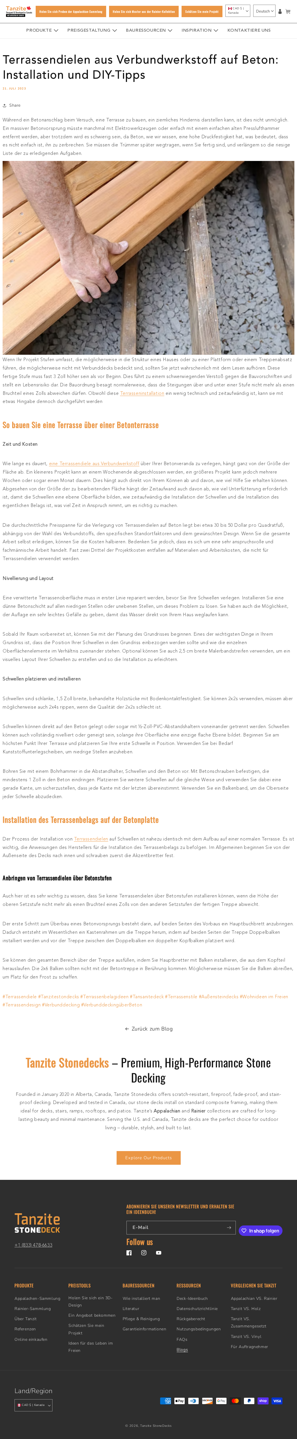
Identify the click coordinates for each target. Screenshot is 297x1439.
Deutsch (263, 11)
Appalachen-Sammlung (37, 1298)
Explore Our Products (148, 1158)
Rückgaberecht (191, 1319)
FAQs (182, 1339)
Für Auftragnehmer (249, 1347)
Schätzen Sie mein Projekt (86, 1329)
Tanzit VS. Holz (246, 1308)
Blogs (182, 1349)
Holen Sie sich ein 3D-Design (90, 1301)
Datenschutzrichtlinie (197, 1308)
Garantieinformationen (144, 1329)
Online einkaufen (31, 1339)
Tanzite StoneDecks (156, 1426)
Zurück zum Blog (152, 1028)
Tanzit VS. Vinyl (246, 1336)
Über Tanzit (26, 1319)
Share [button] (15, 105)
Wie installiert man (141, 1298)
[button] (288, 11)
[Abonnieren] (229, 1227)
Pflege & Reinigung (141, 1319)
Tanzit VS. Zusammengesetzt (249, 1322)
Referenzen (25, 1329)
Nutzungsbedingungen (199, 1329)
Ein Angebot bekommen (91, 1315)
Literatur (131, 1308)
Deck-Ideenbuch (192, 1298)
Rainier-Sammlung (33, 1308)
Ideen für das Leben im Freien (90, 1347)
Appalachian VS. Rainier (254, 1298)
